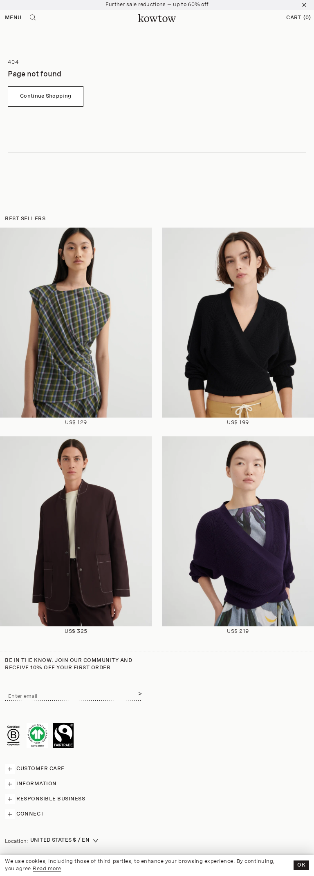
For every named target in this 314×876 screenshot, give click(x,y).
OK (301, 865)
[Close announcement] (304, 5)
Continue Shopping (45, 96)
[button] (298, 18)
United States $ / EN (60, 840)
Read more (47, 869)
